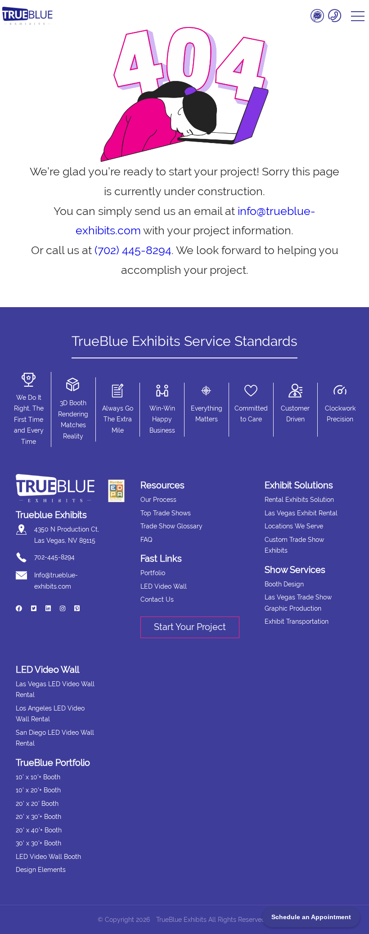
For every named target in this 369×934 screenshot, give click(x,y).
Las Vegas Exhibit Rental (301, 513)
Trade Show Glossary (171, 526)
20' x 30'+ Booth (38, 816)
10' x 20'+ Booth (38, 790)
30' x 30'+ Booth (38, 843)
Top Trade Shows (165, 513)
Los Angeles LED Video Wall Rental (50, 714)
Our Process (158, 499)
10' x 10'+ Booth (38, 777)
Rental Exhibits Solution (299, 499)
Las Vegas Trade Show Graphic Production (298, 603)
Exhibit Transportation (296, 621)
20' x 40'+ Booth (39, 830)
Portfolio (152, 572)
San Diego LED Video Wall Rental (55, 738)
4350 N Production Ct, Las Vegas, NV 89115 (66, 535)
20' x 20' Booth (37, 803)
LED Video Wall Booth (48, 856)
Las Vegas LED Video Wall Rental (55, 689)
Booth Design (284, 584)
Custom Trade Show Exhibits (294, 545)
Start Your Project (190, 626)
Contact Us (157, 599)
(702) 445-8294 (132, 250)
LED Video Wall (163, 586)
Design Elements (41, 869)
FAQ (146, 539)
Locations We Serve (294, 526)
